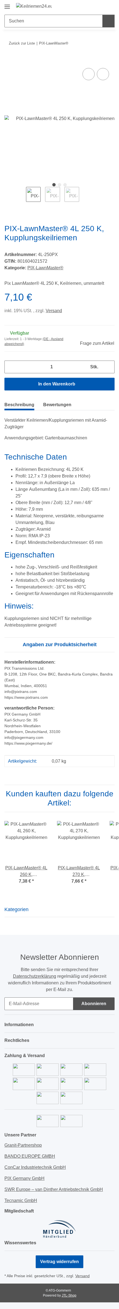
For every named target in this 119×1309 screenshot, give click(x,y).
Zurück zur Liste (22, 43)
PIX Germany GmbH (24, 1178)
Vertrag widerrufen (59, 1261)
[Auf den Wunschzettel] (103, 74)
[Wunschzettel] (101, 6)
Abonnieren (93, 1003)
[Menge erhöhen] (108, 367)
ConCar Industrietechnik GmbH (35, 1167)
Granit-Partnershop (23, 1145)
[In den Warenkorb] (8, 61)
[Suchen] (108, 21)
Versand (54, 310)
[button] (92, 6)
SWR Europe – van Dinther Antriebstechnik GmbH (53, 1189)
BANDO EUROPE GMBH (29, 1156)
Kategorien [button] (16, 909)
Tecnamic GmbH (20, 1200)
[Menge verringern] (11, 367)
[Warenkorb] (110, 6)
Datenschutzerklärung (34, 976)
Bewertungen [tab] (57, 404)
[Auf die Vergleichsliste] (88, 74)
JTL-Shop (69, 1295)
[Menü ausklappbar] (7, 4)
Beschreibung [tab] (19, 404)
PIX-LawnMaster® (45, 267)
